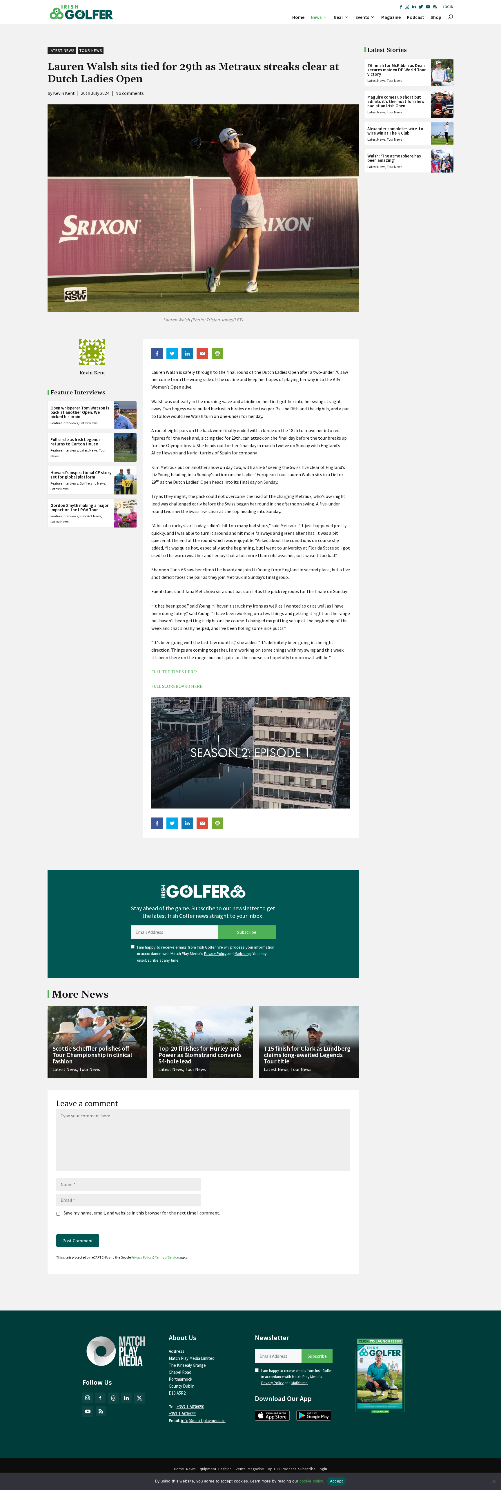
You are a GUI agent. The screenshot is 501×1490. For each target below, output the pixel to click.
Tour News (90, 50)
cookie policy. (311, 1481)
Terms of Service (167, 1257)
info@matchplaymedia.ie (203, 1420)
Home (298, 17)
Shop (436, 17)
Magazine (391, 17)
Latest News (62, 50)
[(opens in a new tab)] (380, 1374)
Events (362, 17)
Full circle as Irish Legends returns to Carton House (75, 442)
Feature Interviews (64, 423)
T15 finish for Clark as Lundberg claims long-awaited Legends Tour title (307, 1054)
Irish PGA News (90, 516)
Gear (338, 17)
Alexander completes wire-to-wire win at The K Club (396, 131)
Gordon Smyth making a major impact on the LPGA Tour (79, 507)
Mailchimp (243, 953)
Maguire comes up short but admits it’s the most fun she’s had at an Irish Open (395, 101)
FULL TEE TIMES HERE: (174, 672)
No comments (129, 93)
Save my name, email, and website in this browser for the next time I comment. (141, 1213)
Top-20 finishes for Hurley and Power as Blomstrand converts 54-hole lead (200, 1054)
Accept (336, 1481)
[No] (494, 1481)
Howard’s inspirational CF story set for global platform (80, 475)
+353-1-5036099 (182, 1413)
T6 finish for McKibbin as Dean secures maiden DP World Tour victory (396, 70)
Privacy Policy (215, 953)
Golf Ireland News (92, 483)
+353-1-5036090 (190, 1406)
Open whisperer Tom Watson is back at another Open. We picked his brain (79, 412)
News (316, 17)
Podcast (415, 17)
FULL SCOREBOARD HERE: (177, 686)
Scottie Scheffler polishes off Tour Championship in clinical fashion (92, 1054)
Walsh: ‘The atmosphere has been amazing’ (394, 158)
